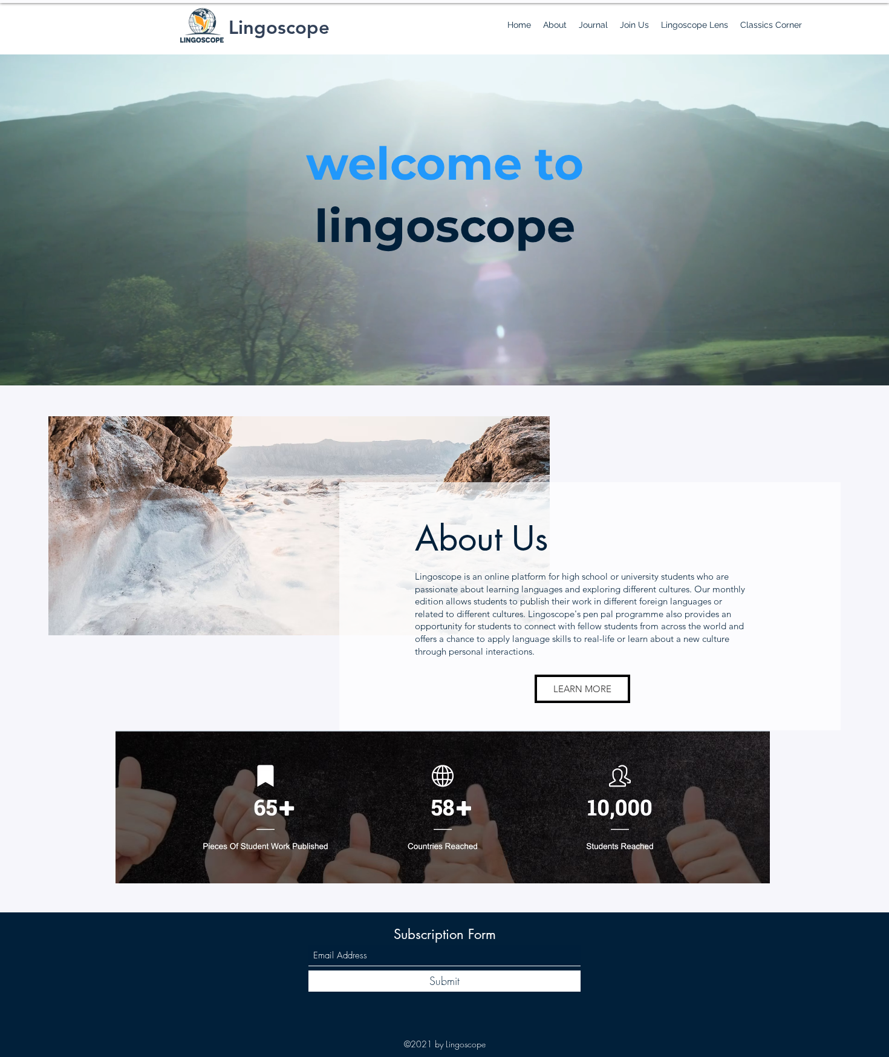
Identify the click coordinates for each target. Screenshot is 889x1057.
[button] (555, 25)
